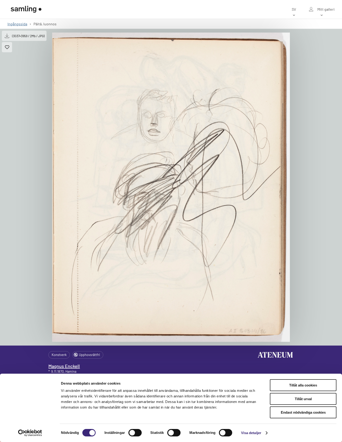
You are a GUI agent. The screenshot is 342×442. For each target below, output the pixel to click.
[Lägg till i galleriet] (7, 47)
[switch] (135, 432)
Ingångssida (17, 24)
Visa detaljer (251, 433)
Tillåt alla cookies (303, 385)
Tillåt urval (303, 399)
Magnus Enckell (64, 366)
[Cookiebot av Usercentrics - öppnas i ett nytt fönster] (30, 432)
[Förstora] (171, 187)
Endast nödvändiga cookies (303, 412)
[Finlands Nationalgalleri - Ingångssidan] (26, 9)
